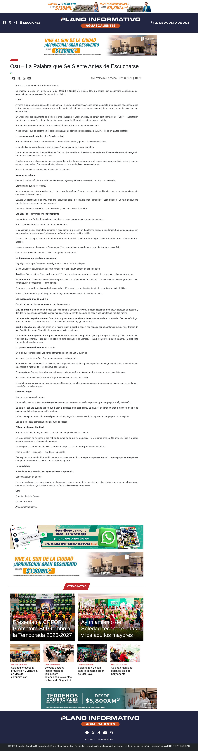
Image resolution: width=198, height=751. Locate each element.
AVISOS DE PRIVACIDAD (177, 746)
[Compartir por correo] (29, 78)
